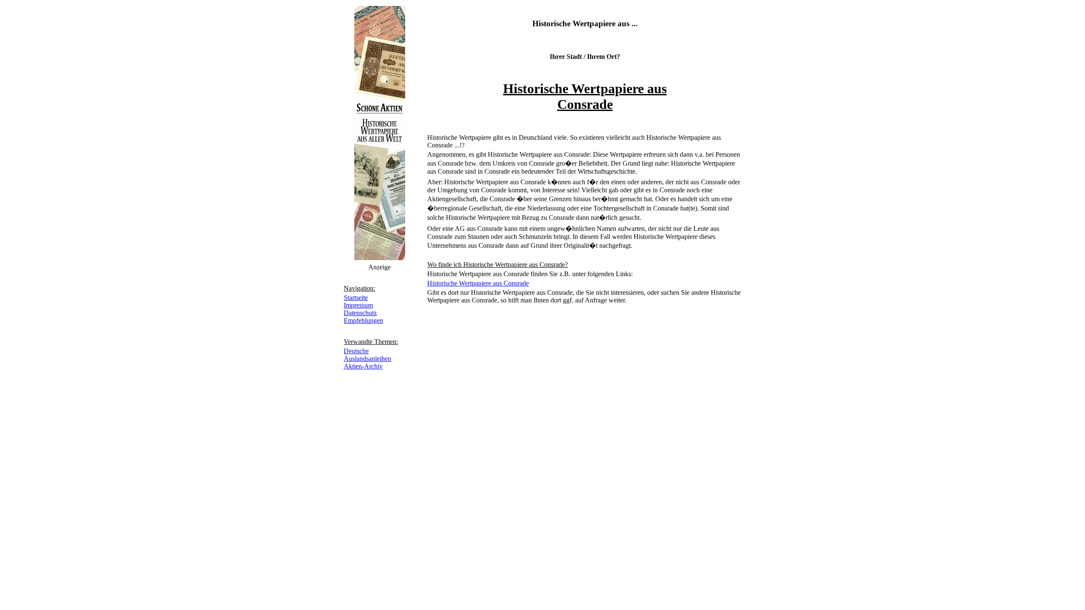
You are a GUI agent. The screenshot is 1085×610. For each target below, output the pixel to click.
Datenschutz (360, 312)
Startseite (356, 297)
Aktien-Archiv (363, 366)
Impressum (358, 305)
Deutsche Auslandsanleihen (367, 354)
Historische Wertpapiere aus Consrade (478, 283)
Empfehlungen (363, 320)
